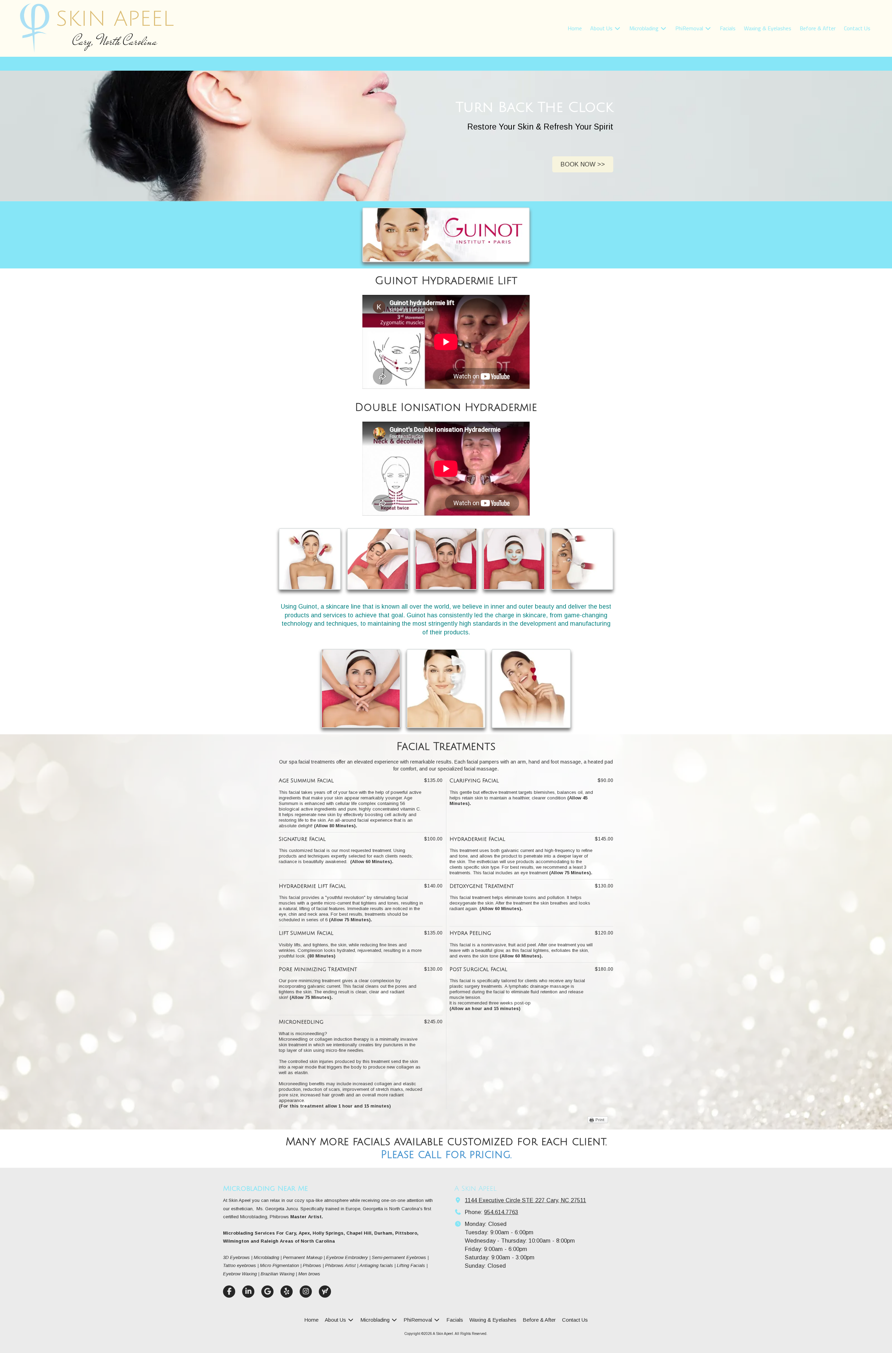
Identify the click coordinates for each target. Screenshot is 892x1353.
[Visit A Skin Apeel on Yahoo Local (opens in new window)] (325, 1291)
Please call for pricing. (446, 1154)
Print (599, 1120)
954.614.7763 (501, 1212)
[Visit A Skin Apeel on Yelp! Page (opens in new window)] (286, 1291)
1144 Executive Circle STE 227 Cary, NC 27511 (525, 1200)
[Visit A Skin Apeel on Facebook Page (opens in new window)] (229, 1291)
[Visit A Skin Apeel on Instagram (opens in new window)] (306, 1291)
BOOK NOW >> (583, 164)
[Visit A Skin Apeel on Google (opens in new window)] (267, 1291)
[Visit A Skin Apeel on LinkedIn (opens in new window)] (248, 1291)
